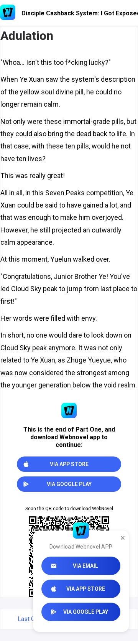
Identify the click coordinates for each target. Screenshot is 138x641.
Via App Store (85, 589)
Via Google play (85, 612)
